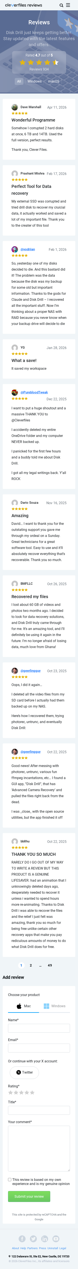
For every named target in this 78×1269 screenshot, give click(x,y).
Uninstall (52, 1248)
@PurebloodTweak (34, 392)
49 (50, 965)
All (19, 81)
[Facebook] (22, 1238)
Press (42, 1248)
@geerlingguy (31, 671)
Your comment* (20, 1122)
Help (23, 1248)
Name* (13, 1020)
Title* (12, 1102)
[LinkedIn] (44, 1238)
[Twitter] (33, 1238)
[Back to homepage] (23, 4)
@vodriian (28, 249)
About (15, 1248)
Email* (13, 1040)
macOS (53, 81)
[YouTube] (56, 1238)
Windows (35, 81)
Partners (32, 1248)
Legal (62, 1248)
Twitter (27, 1072)
